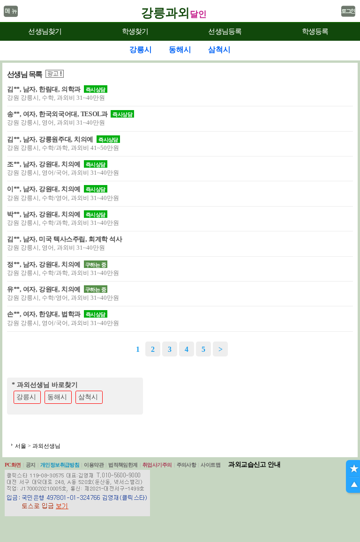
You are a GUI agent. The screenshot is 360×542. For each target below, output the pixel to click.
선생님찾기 (44, 31)
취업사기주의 (157, 465)
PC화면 (13, 465)
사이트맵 (210, 465)
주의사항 (186, 465)
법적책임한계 (123, 465)
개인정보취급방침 (60, 465)
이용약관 (94, 465)
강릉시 (26, 397)
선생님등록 (224, 31)
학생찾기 (135, 31)
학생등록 (315, 31)
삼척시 (88, 397)
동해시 (57, 397)
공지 (31, 465)
